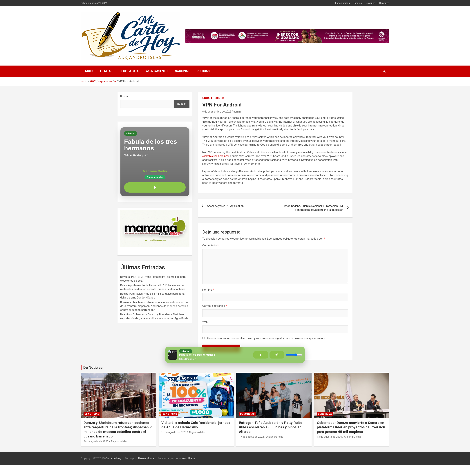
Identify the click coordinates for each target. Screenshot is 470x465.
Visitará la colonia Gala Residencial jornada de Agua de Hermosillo (195, 425)
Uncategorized (213, 98)
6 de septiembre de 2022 (216, 111)
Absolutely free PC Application (225, 206)
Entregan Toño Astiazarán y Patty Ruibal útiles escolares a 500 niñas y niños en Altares (271, 427)
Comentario (210, 245)
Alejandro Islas (119, 441)
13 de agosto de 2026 (329, 436)
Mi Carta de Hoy (111, 458)
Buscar (124, 96)
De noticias (92, 414)
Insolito (358, 3)
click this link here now (215, 156)
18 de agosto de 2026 (173, 432)
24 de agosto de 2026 (96, 441)
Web (205, 322)
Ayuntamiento (157, 71)
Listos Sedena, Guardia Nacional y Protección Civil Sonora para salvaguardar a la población (313, 207)
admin (237, 111)
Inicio (88, 71)
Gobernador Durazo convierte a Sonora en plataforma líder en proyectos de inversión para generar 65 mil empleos (351, 427)
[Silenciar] (277, 355)
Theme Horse (146, 458)
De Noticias (93, 367)
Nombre (208, 289)
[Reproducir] (155, 187)
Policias (203, 71)
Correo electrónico (214, 305)
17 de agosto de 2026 (251, 436)
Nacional (182, 71)
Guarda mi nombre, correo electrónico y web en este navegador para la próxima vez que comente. (266, 338)
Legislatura (129, 71)
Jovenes (370, 3)
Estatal (106, 71)
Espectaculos (342, 3)
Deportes (384, 3)
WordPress (188, 458)
